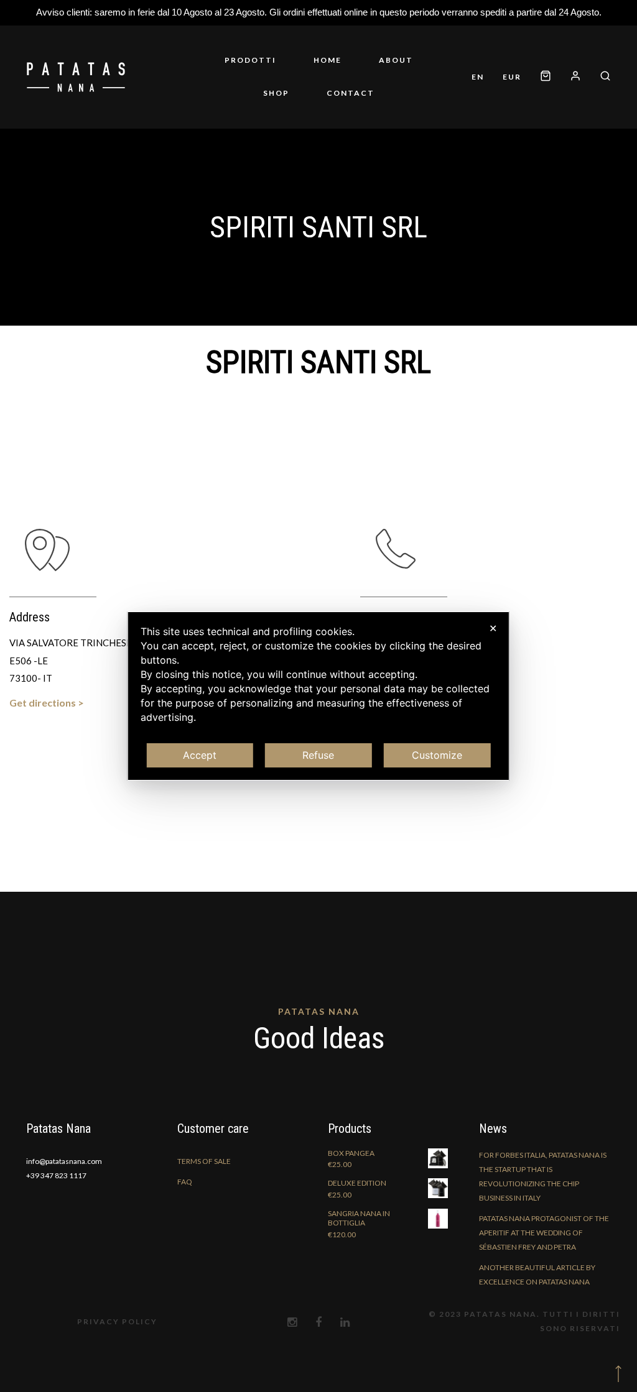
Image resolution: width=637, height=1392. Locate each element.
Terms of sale (204, 1161)
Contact (350, 93)
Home (328, 60)
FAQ (184, 1181)
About (396, 60)
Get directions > (46, 702)
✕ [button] (493, 628)
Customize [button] (437, 755)
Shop (276, 93)
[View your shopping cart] (545, 77)
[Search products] (600, 77)
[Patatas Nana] (76, 77)
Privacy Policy (117, 1321)
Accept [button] (199, 755)
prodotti (250, 60)
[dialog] (318, 696)
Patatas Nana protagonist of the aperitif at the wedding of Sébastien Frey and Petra (544, 1233)
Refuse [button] (318, 755)
